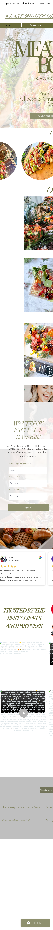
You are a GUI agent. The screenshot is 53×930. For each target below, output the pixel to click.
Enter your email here (19, 464)
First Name (14, 477)
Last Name (14, 489)
